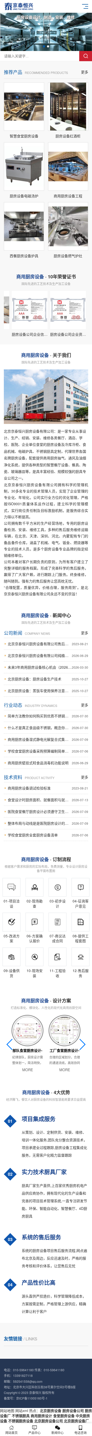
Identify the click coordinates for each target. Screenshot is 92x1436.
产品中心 (34, 1432)
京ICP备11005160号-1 (32, 1398)
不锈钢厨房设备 (20, 1420)
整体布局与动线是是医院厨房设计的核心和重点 (48, 823)
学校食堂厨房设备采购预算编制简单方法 (48, 751)
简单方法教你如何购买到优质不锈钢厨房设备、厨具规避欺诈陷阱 (48, 715)
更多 (84, 71)
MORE (27, 1069)
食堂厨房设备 (64, 1415)
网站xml (21, 1410)
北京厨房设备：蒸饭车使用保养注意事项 (48, 690)
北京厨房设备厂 (76, 1420)
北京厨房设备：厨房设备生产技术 (48, 678)
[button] (44, 46)
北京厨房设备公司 (48, 1420)
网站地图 (7, 1410)
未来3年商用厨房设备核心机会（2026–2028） (48, 667)
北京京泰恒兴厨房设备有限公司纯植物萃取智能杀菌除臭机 (48, 655)
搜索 (85, 56)
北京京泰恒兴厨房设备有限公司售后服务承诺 (48, 643)
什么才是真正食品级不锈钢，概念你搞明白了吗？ (48, 727)
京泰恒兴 (35, 1392)
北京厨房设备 (50, 1410)
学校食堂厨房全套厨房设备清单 (48, 834)
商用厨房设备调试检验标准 (48, 788)
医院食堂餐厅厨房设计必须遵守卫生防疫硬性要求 (48, 811)
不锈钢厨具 (21, 1415)
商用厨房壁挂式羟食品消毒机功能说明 (48, 762)
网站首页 (11, 1432)
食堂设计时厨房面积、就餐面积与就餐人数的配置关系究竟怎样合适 (48, 799)
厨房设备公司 (73, 1410)
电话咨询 (80, 1432)
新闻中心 (57, 1432)
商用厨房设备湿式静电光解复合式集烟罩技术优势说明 (48, 739)
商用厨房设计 (41, 1415)
